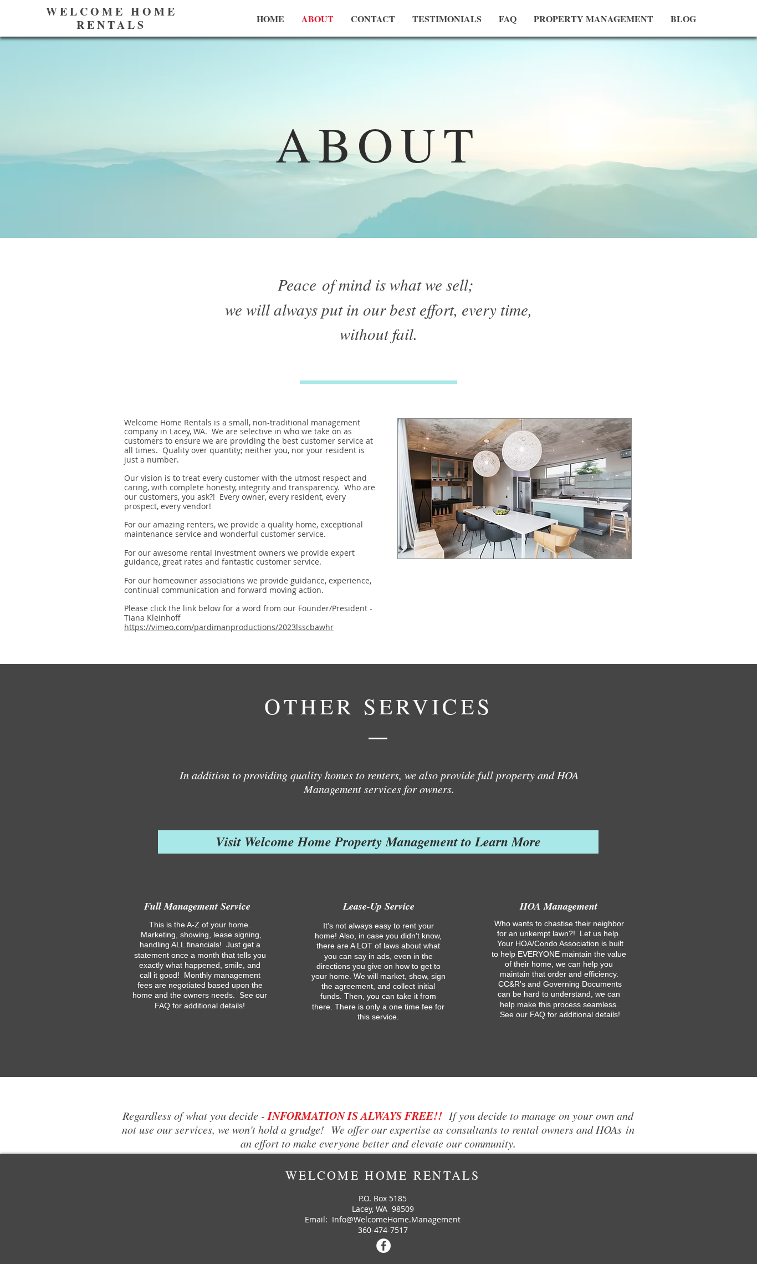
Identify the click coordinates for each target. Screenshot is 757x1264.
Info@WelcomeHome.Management (396, 1219)
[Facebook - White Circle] (383, 1245)
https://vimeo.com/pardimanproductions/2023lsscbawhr (229, 627)
